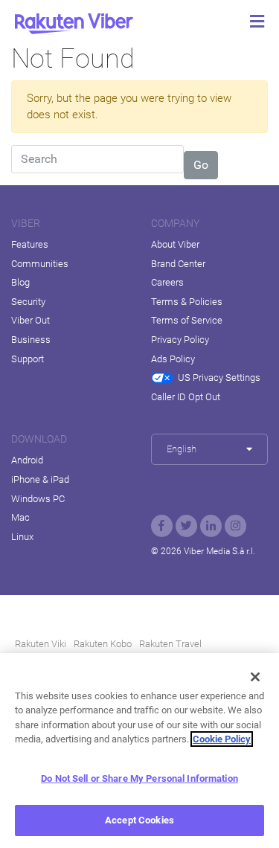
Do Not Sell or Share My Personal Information (139, 778)
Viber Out (30, 320)
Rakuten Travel (170, 643)
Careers (167, 282)
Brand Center (178, 263)
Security (28, 301)
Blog (20, 282)
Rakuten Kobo (103, 643)
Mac (20, 517)
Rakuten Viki (40, 643)
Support (27, 358)
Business (31, 339)
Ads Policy (173, 358)
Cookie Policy (222, 739)
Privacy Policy (180, 339)
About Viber (175, 244)
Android (27, 460)
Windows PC (38, 498)
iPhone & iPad (40, 479)
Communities (39, 263)
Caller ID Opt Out (185, 396)
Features (29, 244)
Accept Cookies (139, 820)
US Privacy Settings (219, 377)
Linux (22, 536)
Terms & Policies (186, 301)
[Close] (255, 677)
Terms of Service (186, 320)
